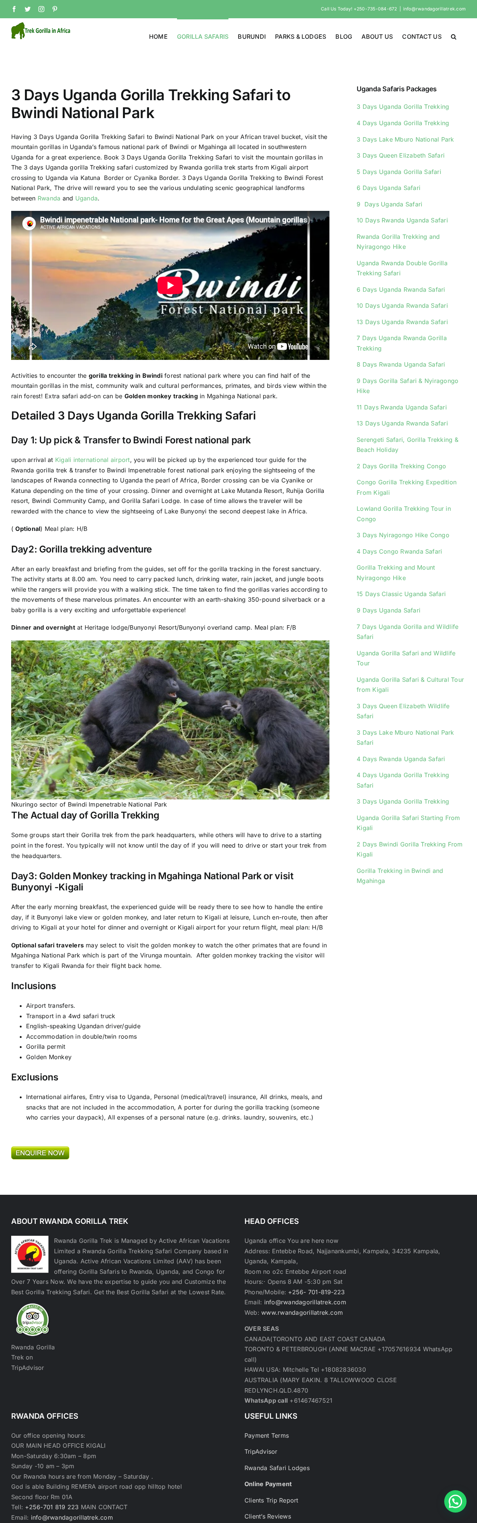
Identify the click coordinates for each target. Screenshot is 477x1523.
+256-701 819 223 (52, 1507)
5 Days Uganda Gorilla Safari (399, 171)
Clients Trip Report (271, 1500)
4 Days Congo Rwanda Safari (399, 551)
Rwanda (49, 198)
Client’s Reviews (267, 1516)
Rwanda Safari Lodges (277, 1468)
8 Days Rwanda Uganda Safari (401, 364)
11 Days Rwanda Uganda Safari (402, 407)
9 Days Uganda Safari (389, 204)
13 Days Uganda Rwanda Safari (402, 322)
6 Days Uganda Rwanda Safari (401, 289)
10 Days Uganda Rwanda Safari (402, 305)
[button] (454, 35)
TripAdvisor (261, 1451)
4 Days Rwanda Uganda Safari (401, 759)
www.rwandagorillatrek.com (302, 1312)
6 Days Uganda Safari (388, 187)
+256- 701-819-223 (316, 1292)
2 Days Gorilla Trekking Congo (401, 466)
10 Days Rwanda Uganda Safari (402, 220)
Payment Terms (266, 1435)
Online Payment (268, 1484)
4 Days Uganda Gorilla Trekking (403, 123)
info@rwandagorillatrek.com (434, 9)
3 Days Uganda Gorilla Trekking (403, 106)
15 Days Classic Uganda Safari (401, 594)
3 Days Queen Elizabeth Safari (401, 155)
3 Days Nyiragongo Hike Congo (403, 535)
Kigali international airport (92, 459)
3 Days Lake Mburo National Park (405, 139)
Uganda (86, 198)
